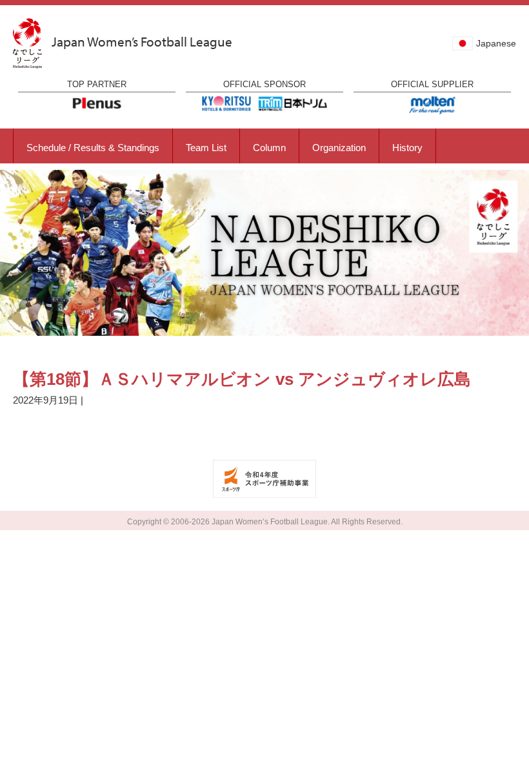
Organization (339, 147)
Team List (206, 147)
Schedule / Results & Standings (92, 147)
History (407, 147)
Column (269, 147)
